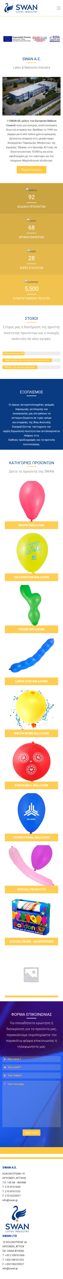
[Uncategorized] (31, 973)
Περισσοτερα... (31, 170)
